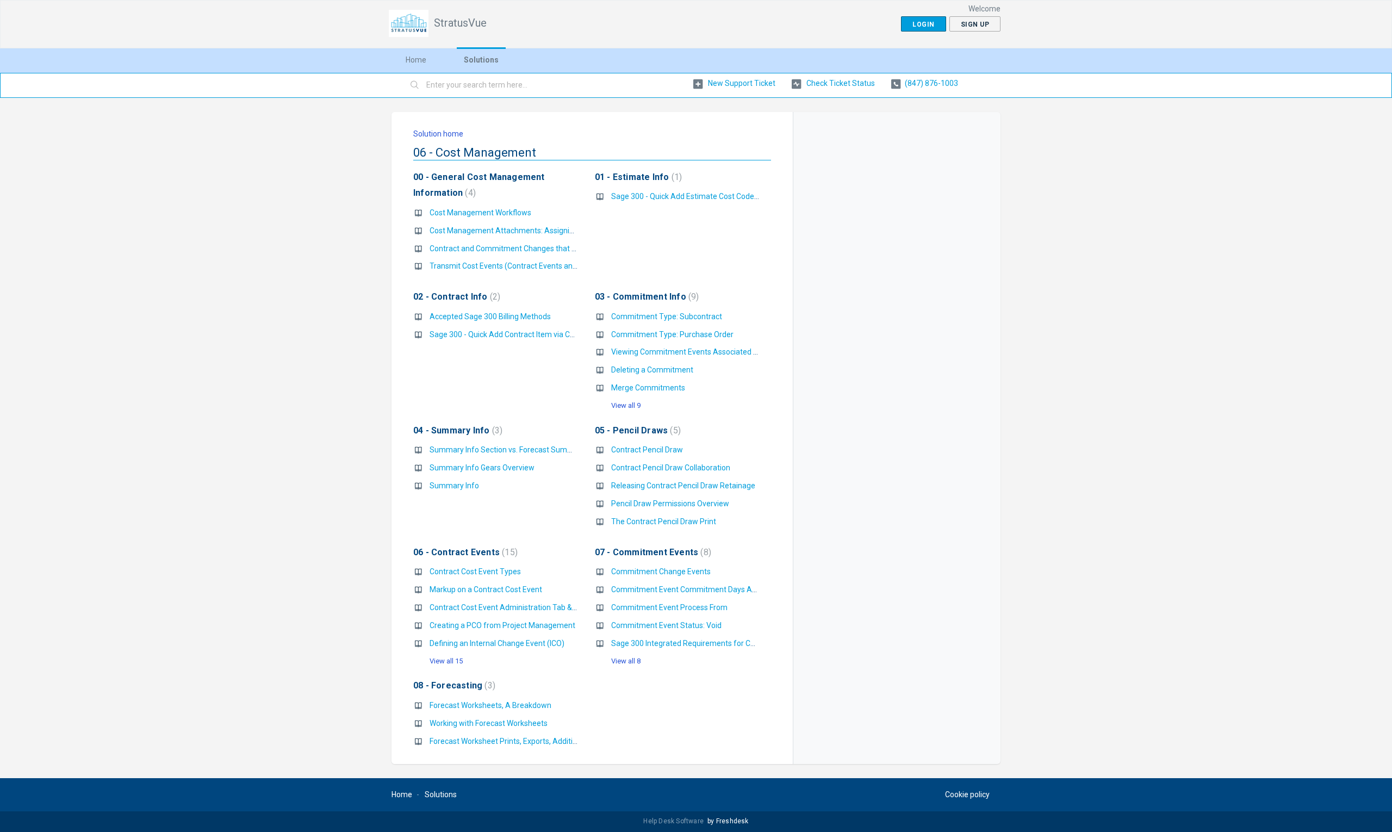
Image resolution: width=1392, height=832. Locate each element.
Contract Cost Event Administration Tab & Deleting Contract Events (544, 607)
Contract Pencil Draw (647, 449)
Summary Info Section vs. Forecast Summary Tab (515, 449)
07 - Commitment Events (652, 552)
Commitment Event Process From (669, 607)
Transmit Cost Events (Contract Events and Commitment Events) (541, 266)
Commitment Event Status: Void (666, 625)
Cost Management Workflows (480, 212)
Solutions (481, 59)
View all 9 (626, 405)
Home (416, 59)
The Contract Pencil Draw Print (663, 521)
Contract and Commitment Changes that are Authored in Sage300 (543, 248)
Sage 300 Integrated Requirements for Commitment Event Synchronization (741, 643)
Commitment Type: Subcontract (666, 316)
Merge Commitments (648, 387)
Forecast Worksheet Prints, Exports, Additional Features (524, 741)
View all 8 (626, 661)
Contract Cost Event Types (475, 571)
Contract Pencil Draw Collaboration (670, 467)
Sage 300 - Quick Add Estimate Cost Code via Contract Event (714, 196)
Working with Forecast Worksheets (489, 723)
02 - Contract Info (455, 296)
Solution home (438, 133)
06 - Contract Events (464, 552)
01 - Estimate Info (637, 177)
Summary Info (454, 485)
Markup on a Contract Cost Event (486, 589)
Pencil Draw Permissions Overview (670, 503)
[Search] (415, 85)
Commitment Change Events (661, 571)
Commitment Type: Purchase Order (672, 334)
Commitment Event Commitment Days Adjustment (699, 589)
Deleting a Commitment (652, 369)
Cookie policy (967, 794)
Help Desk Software (674, 821)
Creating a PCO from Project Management (502, 625)
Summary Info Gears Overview (482, 467)
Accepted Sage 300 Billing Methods (490, 316)
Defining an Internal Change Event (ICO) (497, 643)
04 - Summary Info (456, 430)
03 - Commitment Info (646, 296)
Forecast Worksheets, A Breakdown (490, 705)
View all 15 (446, 661)
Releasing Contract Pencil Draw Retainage (683, 485)
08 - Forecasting (453, 685)
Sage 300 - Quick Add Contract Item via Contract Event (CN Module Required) (561, 334)
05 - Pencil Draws (636, 430)
